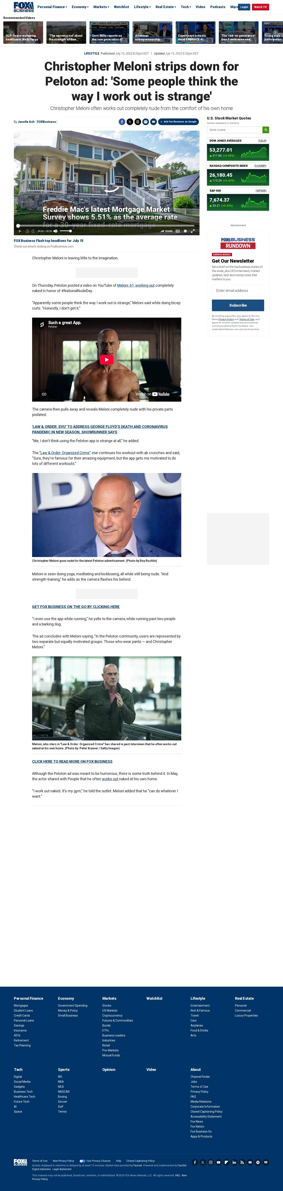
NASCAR (64, 1091)
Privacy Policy (226, 319)
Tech (185, 7)
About (196, 1069)
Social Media (22, 1081)
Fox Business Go (201, 1131)
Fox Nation (197, 1126)
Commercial (243, 1010)
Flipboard (226, 1162)
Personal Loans (24, 1020)
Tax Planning (22, 1045)
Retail (106, 1045)
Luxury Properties (246, 1015)
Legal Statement (62, 1169)
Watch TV (260, 7)
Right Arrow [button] (275, 32)
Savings (19, 1025)
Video (200, 7)
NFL (60, 1076)
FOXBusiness (46, 121)
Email (153, 121)
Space (18, 1111)
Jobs (194, 1081)
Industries (108, 1040)
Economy (79, 7)
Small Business (68, 1015)
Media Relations (201, 1101)
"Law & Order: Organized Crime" (65, 453)
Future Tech (21, 1101)
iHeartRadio (265, 1162)
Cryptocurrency (112, 1015)
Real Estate (165, 7)
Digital (18, 1076)
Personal (241, 1005)
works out (110, 779)
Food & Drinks (199, 1030)
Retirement (21, 1040)
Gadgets (19, 1086)
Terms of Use (246, 319)
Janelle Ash (26, 121)
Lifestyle (141, 7)
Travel (195, 1015)
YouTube (218, 1162)
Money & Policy (68, 1010)
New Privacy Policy (63, 1160)
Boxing (62, 1096)
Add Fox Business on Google (180, 121)
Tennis (62, 1111)
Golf (60, 1106)
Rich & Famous (200, 1010)
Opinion (108, 1069)
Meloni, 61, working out (136, 285)
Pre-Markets (110, 1050)
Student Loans (23, 1010)
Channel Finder (200, 1076)
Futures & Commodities (117, 1020)
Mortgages (21, 1005)
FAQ (193, 1096)
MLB (61, 1086)
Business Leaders (113, 1035)
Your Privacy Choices (98, 1160)
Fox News (197, 1121)
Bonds (106, 1025)
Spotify (258, 1162)
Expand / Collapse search (233, 7)
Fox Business (24, 7)
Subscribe (238, 305)
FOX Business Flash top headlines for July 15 (48, 241)
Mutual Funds (111, 1055)
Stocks (106, 1005)
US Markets (109, 1010)
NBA (61, 1081)
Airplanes (197, 1025)
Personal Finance (51, 7)
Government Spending (72, 1005)
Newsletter (250, 1162)
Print (145, 121)
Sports (63, 1069)
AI (15, 1106)
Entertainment (200, 1005)
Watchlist (121, 7)
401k (17, 1035)
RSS (242, 1162)
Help (118, 1160)
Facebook (122, 121)
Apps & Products (201, 1136)
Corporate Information (205, 1106)
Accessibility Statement (206, 1116)
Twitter (130, 121)
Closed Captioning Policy (207, 1111)
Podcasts (217, 7)
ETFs (105, 1030)
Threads (137, 121)
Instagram (210, 1162)
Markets (100, 7)
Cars (194, 1020)
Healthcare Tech (24, 1096)
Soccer (62, 1101)
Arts (193, 1035)
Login (244, 7)
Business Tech (23, 1091)
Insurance (20, 1030)
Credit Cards (22, 1015)
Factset (137, 1165)
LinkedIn (234, 1162)
